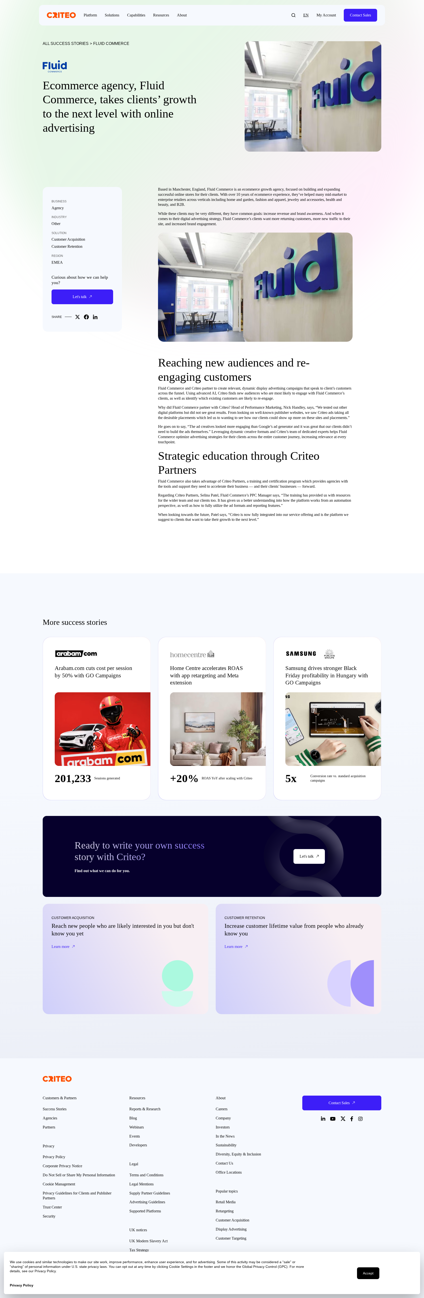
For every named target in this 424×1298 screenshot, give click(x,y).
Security (49, 1216)
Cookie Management (59, 1184)
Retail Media (226, 1202)
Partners (49, 1127)
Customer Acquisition (68, 239)
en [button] (306, 15)
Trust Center (52, 1207)
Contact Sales (360, 15)
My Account (326, 15)
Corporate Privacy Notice (62, 1166)
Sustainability (226, 1145)
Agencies (50, 1118)
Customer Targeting (231, 1238)
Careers (221, 1109)
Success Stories (54, 1109)
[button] (293, 15)
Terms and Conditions (146, 1175)
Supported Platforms (145, 1211)
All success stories (66, 43)
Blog (133, 1118)
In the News (225, 1136)
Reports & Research (144, 1109)
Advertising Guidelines (147, 1202)
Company (223, 1118)
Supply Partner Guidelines (149, 1193)
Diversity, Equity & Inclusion (238, 1154)
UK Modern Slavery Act (148, 1241)
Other (56, 224)
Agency (58, 208)
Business (59, 201)
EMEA (57, 262)
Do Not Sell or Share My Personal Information (79, 1175)
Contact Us (224, 1163)
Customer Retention (67, 246)
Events (134, 1136)
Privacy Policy (54, 1157)
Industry (59, 217)
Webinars (136, 1127)
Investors (223, 1127)
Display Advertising (231, 1229)
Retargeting (225, 1211)
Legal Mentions (141, 1184)
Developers (138, 1145)
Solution (59, 233)
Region (57, 256)
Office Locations (229, 1172)
